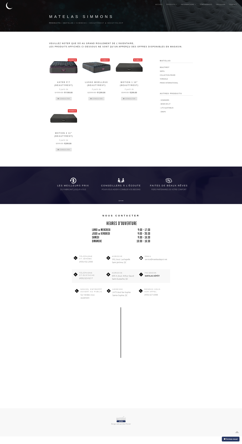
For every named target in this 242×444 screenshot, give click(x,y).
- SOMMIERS (164, 100)
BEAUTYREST (164, 67)
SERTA (162, 71)
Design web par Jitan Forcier (121, 424)
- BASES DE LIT (165, 104)
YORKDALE (164, 79)
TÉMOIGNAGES (206, 4)
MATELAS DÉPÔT (152, 276)
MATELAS (69, 23)
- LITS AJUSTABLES (166, 108)
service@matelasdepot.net (156, 259)
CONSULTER (64, 99)
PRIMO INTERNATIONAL (169, 83)
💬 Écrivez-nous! (231, 439)
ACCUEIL (159, 4)
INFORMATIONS (188, 4)
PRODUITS (171, 4)
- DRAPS (163, 112)
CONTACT (233, 4)
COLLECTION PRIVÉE (167, 75)
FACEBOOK (220, 4)
